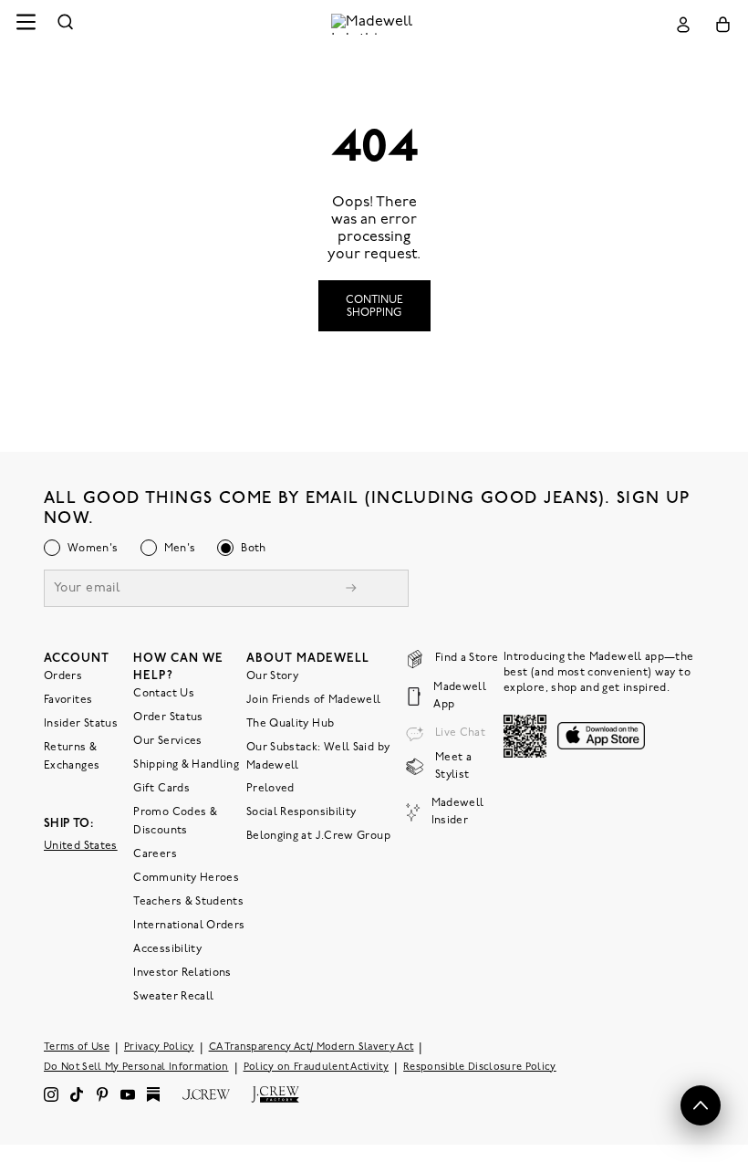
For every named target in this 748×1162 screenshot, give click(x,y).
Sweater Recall (173, 996)
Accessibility (167, 949)
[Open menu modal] (25, 24)
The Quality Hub (290, 723)
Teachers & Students (188, 901)
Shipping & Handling (186, 764)
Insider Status (81, 723)
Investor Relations (182, 973)
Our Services (167, 741)
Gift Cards (161, 788)
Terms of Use (76, 1047)
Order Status (168, 717)
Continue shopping (374, 307)
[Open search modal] (66, 24)
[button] (700, 1105)
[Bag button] (723, 24)
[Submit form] (351, 590)
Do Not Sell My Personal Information (136, 1068)
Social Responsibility (301, 812)
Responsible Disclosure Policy (479, 1068)
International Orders (188, 925)
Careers (155, 854)
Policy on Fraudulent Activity (317, 1068)
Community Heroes (186, 878)
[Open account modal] (683, 24)
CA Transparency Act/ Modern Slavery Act (311, 1047)
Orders (63, 676)
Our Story (272, 676)
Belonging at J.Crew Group (318, 836)
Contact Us (163, 693)
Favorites (68, 700)
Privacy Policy (159, 1047)
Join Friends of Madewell (313, 700)
